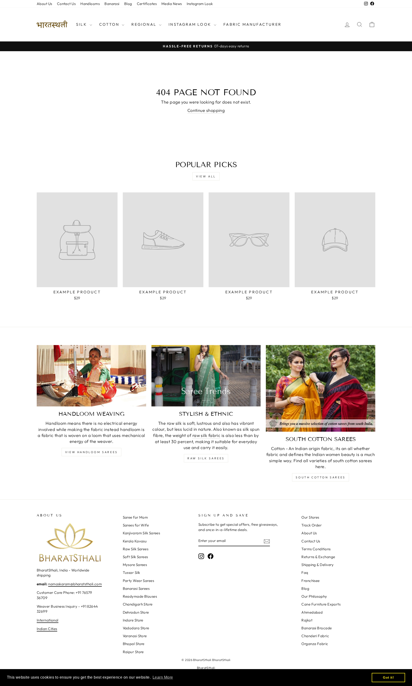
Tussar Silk (131, 572)
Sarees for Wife (136, 525)
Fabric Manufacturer (252, 24)
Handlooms (90, 3)
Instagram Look (200, 3)
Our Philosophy (314, 596)
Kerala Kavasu (135, 541)
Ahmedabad (312, 612)
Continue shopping (206, 110)
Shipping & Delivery (317, 564)
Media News (171, 3)
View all (206, 176)
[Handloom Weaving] (91, 375)
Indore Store (133, 620)
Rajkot (306, 620)
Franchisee (310, 580)
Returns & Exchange (318, 557)
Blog (128, 3)
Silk (82, 24)
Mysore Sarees (135, 564)
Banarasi (111, 3)
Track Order (311, 525)
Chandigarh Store (138, 604)
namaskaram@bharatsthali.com (75, 584)
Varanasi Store (135, 636)
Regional (144, 24)
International (47, 620)
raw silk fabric (206, 435)
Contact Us (66, 3)
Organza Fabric (314, 643)
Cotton (110, 24)
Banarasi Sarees (136, 588)
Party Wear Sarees (138, 580)
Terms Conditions (315, 549)
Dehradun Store (136, 612)
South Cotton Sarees (320, 477)
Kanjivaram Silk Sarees (141, 533)
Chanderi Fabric (315, 636)
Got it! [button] (388, 677)
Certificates (147, 3)
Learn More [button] (163, 677)
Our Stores (310, 517)
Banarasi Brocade (316, 628)
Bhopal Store (133, 643)
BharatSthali (206, 668)
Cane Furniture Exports (320, 604)
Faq (304, 572)
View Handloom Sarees (91, 452)
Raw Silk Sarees (206, 458)
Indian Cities (47, 628)
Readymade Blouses (140, 596)
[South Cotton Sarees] (320, 388)
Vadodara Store (136, 628)
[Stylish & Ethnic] (206, 375)
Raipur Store (133, 652)
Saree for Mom (135, 517)
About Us (44, 3)
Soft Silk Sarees (135, 557)
